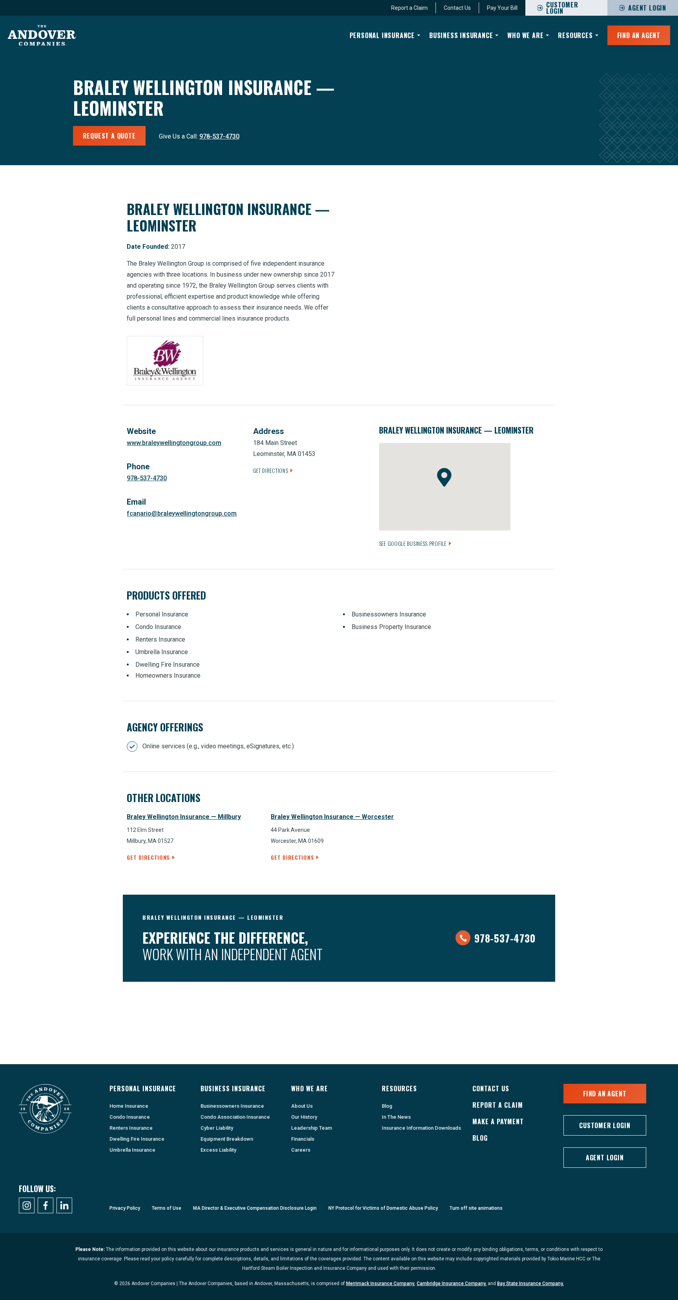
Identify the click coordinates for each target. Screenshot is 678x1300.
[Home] (42, 35)
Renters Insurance (131, 1128)
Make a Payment (498, 1121)
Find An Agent (638, 35)
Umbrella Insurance (132, 1150)
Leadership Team (311, 1128)
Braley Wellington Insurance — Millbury (184, 816)
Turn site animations (476, 1208)
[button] (444, 477)
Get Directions (270, 470)
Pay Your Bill (502, 8)
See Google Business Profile (413, 543)
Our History (304, 1117)
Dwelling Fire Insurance (136, 1139)
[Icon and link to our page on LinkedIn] (64, 1205)
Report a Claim (409, 8)
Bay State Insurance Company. (530, 1283)
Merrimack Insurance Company (380, 1283)
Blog (387, 1106)
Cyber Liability (216, 1128)
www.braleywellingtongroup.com (174, 443)
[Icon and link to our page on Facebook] (45, 1205)
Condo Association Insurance (235, 1117)
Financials (302, 1139)
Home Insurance (128, 1106)
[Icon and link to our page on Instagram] (27, 1205)
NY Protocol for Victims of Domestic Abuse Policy (383, 1208)
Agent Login (647, 8)
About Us (302, 1106)
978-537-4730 (219, 136)
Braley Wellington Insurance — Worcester (332, 816)
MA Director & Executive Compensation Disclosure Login (255, 1208)
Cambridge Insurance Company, (452, 1283)
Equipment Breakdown (226, 1139)
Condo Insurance (129, 1117)
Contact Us (457, 8)
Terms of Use (166, 1208)
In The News (396, 1117)
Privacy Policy (124, 1208)
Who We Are (525, 35)
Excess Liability (218, 1150)
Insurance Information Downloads (421, 1128)
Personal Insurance (382, 35)
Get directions (148, 857)
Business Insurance (461, 35)
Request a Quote (109, 135)
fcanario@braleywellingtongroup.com (182, 513)
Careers (300, 1150)
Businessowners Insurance (232, 1106)
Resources (575, 35)
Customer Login (604, 1125)
